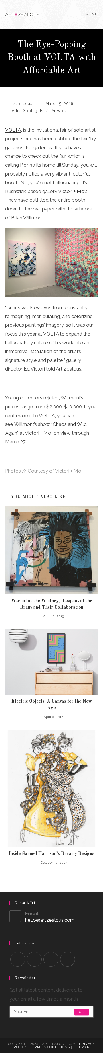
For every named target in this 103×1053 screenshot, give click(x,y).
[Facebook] (34, 959)
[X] (17, 959)
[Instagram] (50, 959)
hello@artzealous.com (49, 920)
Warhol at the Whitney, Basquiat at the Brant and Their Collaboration (51, 604)
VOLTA (13, 130)
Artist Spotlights (27, 110)
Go (82, 1012)
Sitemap (81, 1047)
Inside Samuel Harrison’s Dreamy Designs (51, 853)
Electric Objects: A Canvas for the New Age (51, 704)
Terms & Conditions (50, 1047)
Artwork (59, 110)
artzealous (22, 103)
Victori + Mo (71, 191)
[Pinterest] (67, 959)
